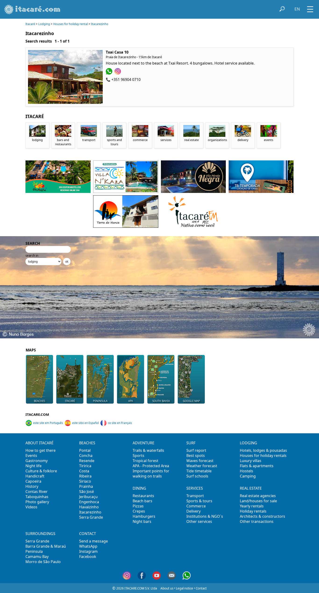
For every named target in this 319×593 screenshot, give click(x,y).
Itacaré (30, 24)
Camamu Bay (37, 556)
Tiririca (85, 465)
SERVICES (194, 488)
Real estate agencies (258, 495)
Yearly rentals (252, 506)
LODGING (248, 442)
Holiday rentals (253, 511)
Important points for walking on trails (151, 473)
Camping (248, 476)
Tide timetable (199, 471)
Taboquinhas (36, 496)
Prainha (86, 486)
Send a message (93, 541)
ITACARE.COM (37, 414)
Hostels (246, 471)
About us (166, 588)
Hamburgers (144, 516)
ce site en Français (120, 423)
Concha (85, 455)
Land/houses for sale (258, 500)
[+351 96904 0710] (109, 73)
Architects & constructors (262, 516)
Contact (201, 588)
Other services (199, 521)
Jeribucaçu (88, 496)
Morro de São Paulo (43, 561)
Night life (33, 465)
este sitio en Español (85, 423)
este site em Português (48, 423)
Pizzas (138, 506)
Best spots (195, 455)
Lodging (44, 24)
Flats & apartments (256, 465)
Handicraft (34, 476)
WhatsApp (88, 546)
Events (31, 455)
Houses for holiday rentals (263, 455)
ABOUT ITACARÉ (39, 442)
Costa (84, 471)
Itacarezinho (99, 24)
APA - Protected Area (151, 465)
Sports (138, 455)
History (31, 486)
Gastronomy (36, 460)
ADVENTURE (143, 442)
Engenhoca (89, 501)
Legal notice (184, 588)
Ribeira (85, 476)
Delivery (193, 511)
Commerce (196, 506)
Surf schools (197, 476)
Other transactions (256, 521)
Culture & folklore (41, 471)
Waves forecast (199, 460)
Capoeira (33, 481)
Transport (195, 495)
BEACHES (87, 442)
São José (86, 491)
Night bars (142, 521)
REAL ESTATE (251, 488)
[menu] (310, 7)
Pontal (85, 450)
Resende (86, 460)
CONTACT (87, 533)
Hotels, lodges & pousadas (263, 450)
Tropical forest (145, 460)
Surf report (196, 450)
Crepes (139, 511)
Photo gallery (37, 501)
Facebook (87, 556)
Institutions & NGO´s (204, 516)
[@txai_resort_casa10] (118, 73)
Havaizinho (89, 507)
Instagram (88, 551)
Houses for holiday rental (70, 24)
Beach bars (142, 500)
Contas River (36, 491)
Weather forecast (201, 465)
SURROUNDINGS (40, 533)
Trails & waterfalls (148, 450)
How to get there (40, 450)
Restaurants (143, 495)
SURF (190, 442)
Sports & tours (199, 500)
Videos (31, 507)
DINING (139, 488)
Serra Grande (91, 517)
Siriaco (85, 481)
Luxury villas (250, 460)
